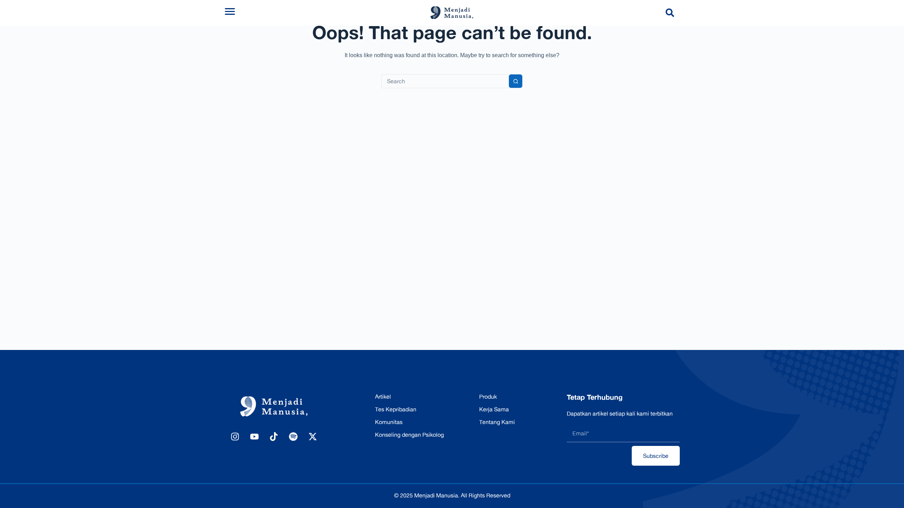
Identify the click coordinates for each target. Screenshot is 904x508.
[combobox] (445, 81)
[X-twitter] (312, 436)
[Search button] (515, 81)
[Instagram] (235, 436)
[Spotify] (293, 436)
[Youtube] (254, 436)
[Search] (671, 13)
